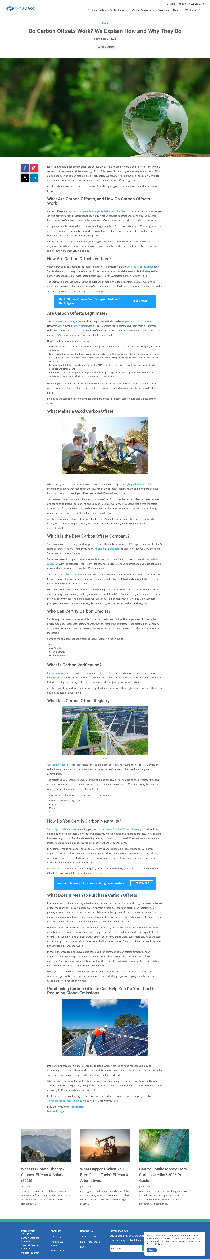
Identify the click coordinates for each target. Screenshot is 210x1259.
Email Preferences (90, 1241)
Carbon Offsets (106, 46)
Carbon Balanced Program (30, 1239)
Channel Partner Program (30, 1247)
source (104, 759)
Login (172, 3)
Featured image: (56, 1111)
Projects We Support (57, 1243)
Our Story (56, 1236)
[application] (174, 1244)
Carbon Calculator (142, 10)
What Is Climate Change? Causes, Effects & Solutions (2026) (45, 1175)
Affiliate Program (30, 1252)
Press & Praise (58, 1250)
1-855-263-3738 (196, 3)
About (176, 10)
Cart (184, 3)
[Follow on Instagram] (34, 168)
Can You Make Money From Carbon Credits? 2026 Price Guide (163, 1175)
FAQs (83, 1247)
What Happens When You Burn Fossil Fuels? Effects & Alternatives (104, 1175)
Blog (201, 10)
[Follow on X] (25, 178)
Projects (162, 10)
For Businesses (118, 10)
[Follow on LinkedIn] (34, 178)
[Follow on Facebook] (25, 168)
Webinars (190, 10)
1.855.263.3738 (88, 1236)
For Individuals (96, 10)
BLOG (105, 22)
